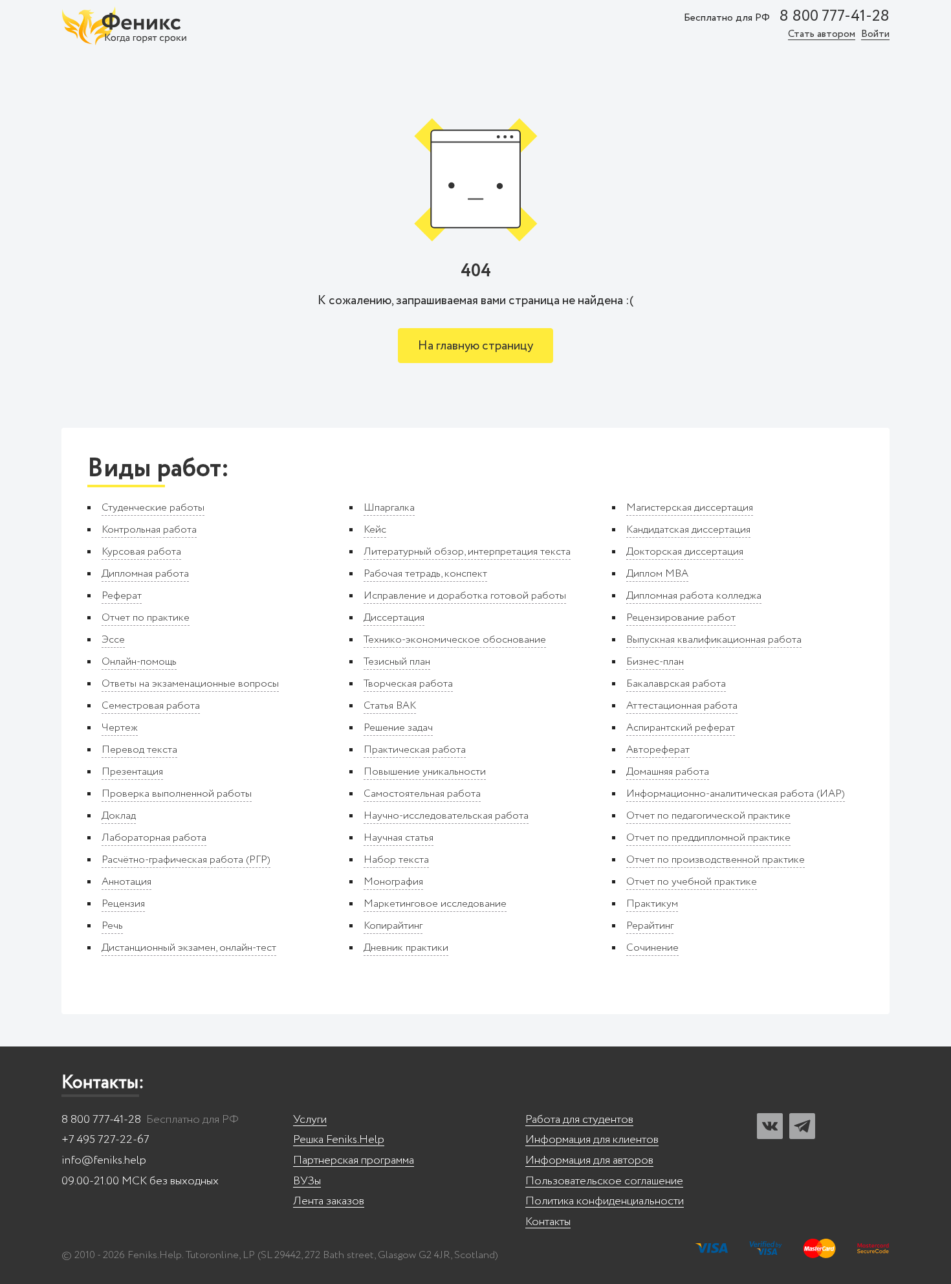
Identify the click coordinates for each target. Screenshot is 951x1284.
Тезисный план (397, 661)
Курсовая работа (141, 551)
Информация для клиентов (592, 1140)
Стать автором (821, 34)
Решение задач (398, 727)
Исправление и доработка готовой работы (465, 595)
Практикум (652, 903)
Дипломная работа (145, 573)
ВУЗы (307, 1181)
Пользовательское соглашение (604, 1181)
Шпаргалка (389, 507)
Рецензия (123, 903)
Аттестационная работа (682, 705)
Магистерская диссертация (689, 507)
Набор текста (396, 859)
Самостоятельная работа (422, 793)
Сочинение (652, 947)
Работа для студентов (579, 1120)
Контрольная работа (149, 529)
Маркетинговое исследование (435, 903)
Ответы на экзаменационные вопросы (190, 683)
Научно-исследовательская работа (446, 815)
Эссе (113, 639)
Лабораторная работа (154, 837)
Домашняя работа (667, 771)
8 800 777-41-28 (834, 17)
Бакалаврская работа (676, 683)
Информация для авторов (589, 1161)
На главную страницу (475, 346)
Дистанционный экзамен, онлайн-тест (189, 947)
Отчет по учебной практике (691, 881)
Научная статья (398, 837)
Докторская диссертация (684, 551)
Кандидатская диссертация (688, 529)
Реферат (122, 595)
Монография (393, 881)
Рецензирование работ (681, 617)
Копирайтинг (393, 925)
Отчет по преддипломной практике (708, 837)
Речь (112, 925)
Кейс (375, 529)
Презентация (132, 771)
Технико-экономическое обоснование (455, 639)
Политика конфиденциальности (604, 1201)
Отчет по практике (146, 617)
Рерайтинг (649, 925)
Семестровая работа (151, 705)
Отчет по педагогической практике (708, 815)
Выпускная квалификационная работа (714, 639)
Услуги (310, 1120)
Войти (875, 34)
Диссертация (394, 617)
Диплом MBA (657, 573)
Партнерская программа (353, 1161)
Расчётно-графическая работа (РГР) (186, 859)
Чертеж (120, 727)
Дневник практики (406, 947)
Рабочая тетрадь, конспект (425, 573)
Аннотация (126, 881)
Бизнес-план (655, 661)
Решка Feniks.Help (338, 1140)
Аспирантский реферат (680, 727)
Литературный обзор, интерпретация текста (467, 551)
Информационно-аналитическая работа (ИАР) (735, 793)
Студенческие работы (153, 507)
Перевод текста (139, 749)
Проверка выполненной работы (177, 793)
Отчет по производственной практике (715, 859)
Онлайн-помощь (139, 661)
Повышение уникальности (425, 771)
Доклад (119, 815)
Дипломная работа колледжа (693, 595)
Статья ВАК (390, 705)
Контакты (548, 1222)
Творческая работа (408, 683)
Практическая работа (415, 749)
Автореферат (658, 749)
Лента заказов (328, 1201)
